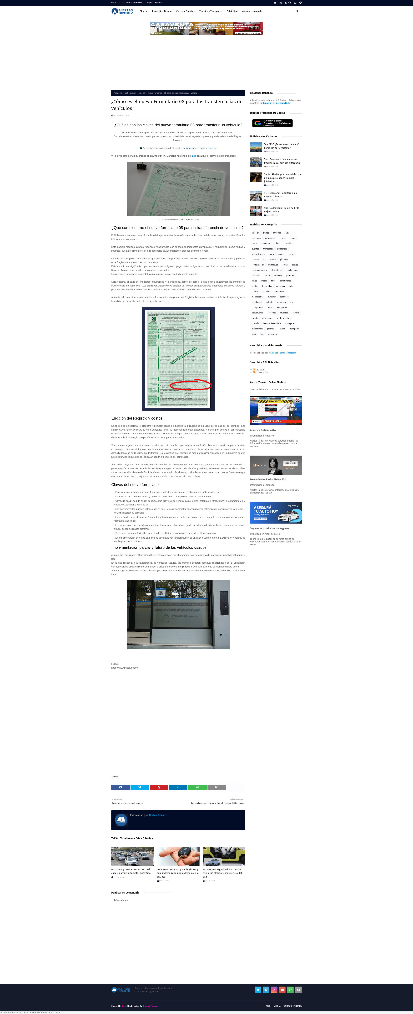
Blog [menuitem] (142, 11)
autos (132, 93)
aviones (281, 254)
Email (202, 148)
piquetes (284, 259)
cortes (283, 238)
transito (255, 233)
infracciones (270, 238)
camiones (284, 297)
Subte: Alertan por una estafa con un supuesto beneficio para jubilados (282, 178)
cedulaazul (257, 302)
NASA (270, 307)
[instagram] (280, 3)
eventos (255, 249)
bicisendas (267, 286)
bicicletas (256, 275)
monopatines (257, 297)
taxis (273, 281)
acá (194, 155)
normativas (273, 265)
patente (269, 302)
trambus (266, 291)
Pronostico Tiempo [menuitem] (161, 11)
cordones (271, 313)
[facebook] (290, 3)
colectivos (256, 238)
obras (285, 265)
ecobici (295, 313)
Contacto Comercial (154, 3)
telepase (278, 275)
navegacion (290, 323)
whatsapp (272, 334)
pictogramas (257, 329)
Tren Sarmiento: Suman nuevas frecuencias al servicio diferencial (282, 161)
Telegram (212, 148)
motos (264, 281)
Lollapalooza (257, 307)
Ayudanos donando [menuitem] (252, 11)
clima (277, 243)
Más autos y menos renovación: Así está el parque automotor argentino (131, 871)
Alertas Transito (157, 815)
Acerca (277, 1006)
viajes (254, 281)
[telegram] (300, 3)
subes (282, 329)
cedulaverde (257, 313)
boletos (255, 291)
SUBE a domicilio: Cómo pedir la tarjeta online (281, 210)
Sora (124, 1006)
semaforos (279, 291)
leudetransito (283, 318)
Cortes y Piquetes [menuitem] (185, 11)
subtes (294, 238)
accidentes (282, 249)
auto (291, 286)
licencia (255, 323)
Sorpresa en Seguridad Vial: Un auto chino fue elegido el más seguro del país (222, 873)
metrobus (280, 286)
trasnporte (294, 329)
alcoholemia (276, 270)
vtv (264, 259)
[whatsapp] (286, 3)
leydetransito (258, 265)
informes (277, 233)
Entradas (259, 369)
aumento (272, 297)
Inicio (113, 3)
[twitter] (275, 3)
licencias (288, 243)
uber (254, 334)
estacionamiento (259, 270)
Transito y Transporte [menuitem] (210, 11)
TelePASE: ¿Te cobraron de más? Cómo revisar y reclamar (281, 146)
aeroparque (282, 307)
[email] (295, 3)
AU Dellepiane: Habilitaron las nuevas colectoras (280, 195)
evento (255, 318)
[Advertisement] (206, 59)
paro (272, 254)
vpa (262, 334)
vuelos (273, 259)
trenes (266, 233)
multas (255, 286)
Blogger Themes (150, 1006)
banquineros (285, 281)
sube (291, 254)
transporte (268, 249)
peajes (295, 265)
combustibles (292, 270)
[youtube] (282, 990)
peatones (281, 302)
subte (267, 275)
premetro (271, 329)
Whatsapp (191, 148)
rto (291, 302)
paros (254, 243)
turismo (255, 259)
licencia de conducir (272, 323)
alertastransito (258, 254)
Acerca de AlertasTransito (130, 3)
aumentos (265, 243)
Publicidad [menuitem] (232, 11)
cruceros (284, 313)
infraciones (267, 318)
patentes (290, 275)
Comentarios (261, 372)
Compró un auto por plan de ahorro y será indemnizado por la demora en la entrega (178, 873)
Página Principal (121, 93)
